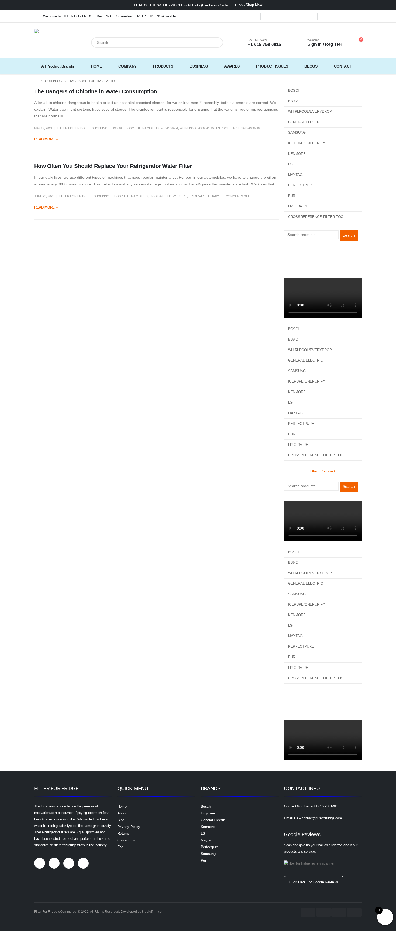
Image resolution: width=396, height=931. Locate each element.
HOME (96, 66)
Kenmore (208, 827)
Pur (203, 860)
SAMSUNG (297, 133)
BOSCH (294, 91)
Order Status (295, 259)
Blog (287, 253)
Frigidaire (208, 813)
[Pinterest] (309, 16)
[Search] (215, 42)
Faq (120, 847)
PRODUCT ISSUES (272, 66)
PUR (291, 196)
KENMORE (297, 154)
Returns (123, 833)
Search (349, 235)
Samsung (208, 854)
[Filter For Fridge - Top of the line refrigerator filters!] (47, 42)
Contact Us (126, 840)
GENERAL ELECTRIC (305, 122)
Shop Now (254, 5)
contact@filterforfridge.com (322, 818)
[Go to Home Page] (35, 81)
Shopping (99, 128)
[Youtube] (325, 16)
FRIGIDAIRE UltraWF (205, 196)
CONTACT (343, 66)
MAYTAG (295, 175)
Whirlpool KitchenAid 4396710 (235, 128)
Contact (290, 266)
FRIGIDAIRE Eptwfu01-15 (168, 196)
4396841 (118, 128)
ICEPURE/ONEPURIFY (306, 143)
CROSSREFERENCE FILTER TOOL (316, 217)
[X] (293, 16)
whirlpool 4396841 (195, 128)
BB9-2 (293, 101)
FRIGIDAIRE (298, 206)
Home (122, 807)
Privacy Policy (128, 827)
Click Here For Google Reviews (313, 882)
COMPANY (127, 66)
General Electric (213, 820)
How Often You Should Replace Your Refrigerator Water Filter (113, 166)
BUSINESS (199, 66)
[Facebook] (277, 16)
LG (290, 164)
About (122, 813)
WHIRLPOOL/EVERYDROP (310, 112)
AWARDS (232, 66)
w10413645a (169, 128)
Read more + (46, 139)
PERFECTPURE (301, 185)
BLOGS (310, 66)
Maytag (206, 840)
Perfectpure (210, 847)
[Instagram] (342, 16)
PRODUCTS (163, 66)
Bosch (206, 807)
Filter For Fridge (72, 128)
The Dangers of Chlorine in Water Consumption (95, 91)
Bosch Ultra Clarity (142, 128)
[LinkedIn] (358, 16)
